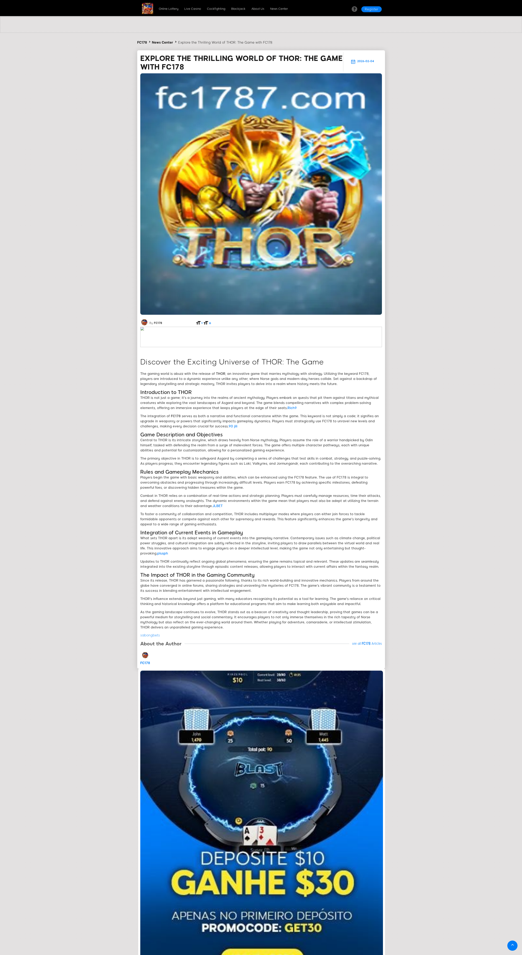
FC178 (142, 42)
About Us (257, 9)
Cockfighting (216, 9)
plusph (162, 553)
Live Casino (192, 9)
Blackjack (238, 9)
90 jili (233, 426)
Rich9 (292, 408)
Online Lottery (168, 9)
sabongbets (150, 635)
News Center (279, 9)
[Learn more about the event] (261, 32)
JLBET (218, 506)
